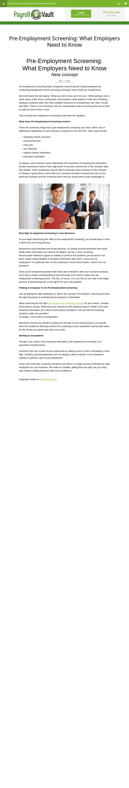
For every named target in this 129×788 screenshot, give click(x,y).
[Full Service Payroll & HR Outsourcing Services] (34, 14)
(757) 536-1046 (111, 12)
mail (125, 3)
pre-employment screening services (66, 303)
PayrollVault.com (48, 379)
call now (118, 3)
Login (81, 13)
